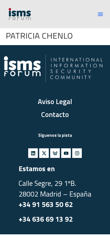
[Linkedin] (33, 153)
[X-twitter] (44, 153)
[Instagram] (77, 153)
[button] (100, 14)
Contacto (55, 114)
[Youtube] (66, 153)
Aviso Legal (55, 101)
